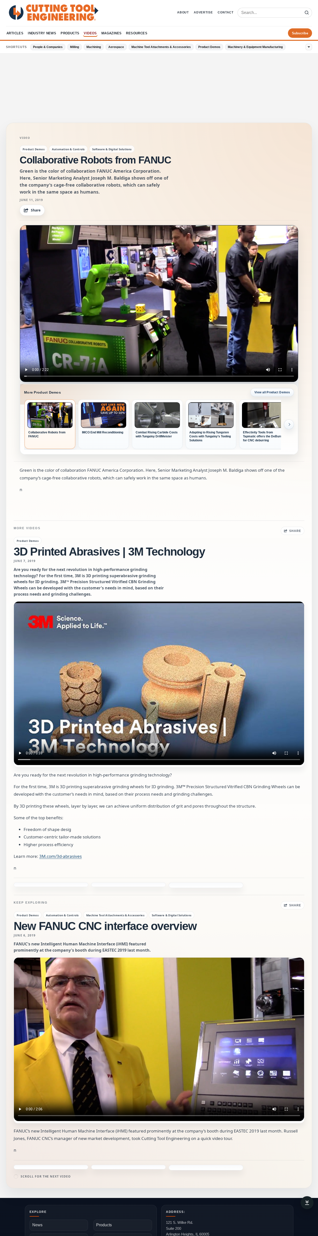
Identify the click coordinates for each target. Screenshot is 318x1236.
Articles (14, 33)
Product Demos (209, 47)
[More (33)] (309, 47)
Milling (74, 47)
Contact (226, 12)
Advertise (203, 12)
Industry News (42, 33)
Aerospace (116, 47)
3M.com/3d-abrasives (60, 856)
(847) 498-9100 (178, 1232)
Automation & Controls (68, 149)
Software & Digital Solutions (112, 149)
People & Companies (48, 47)
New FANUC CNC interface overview (105, 909)
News (37, 1209)
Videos (90, 33)
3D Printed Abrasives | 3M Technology (109, 551)
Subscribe (300, 33)
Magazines (111, 33)
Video (25, 137)
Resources (136, 33)
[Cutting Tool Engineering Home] (53, 12)
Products (70, 33)
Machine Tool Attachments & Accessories (161, 47)
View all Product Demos (272, 392)
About (183, 12)
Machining (93, 47)
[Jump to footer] (307, 1202)
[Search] (306, 13)
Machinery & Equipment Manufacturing (255, 47)
